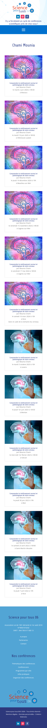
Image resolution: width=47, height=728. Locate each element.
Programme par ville (23, 671)
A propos (23, 637)
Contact (23, 644)
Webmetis (23, 717)
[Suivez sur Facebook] (27, 16)
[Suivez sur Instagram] (22, 16)
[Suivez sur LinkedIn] (18, 16)
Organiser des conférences (23, 678)
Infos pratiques (23, 674)
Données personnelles (26, 714)
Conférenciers (23, 667)
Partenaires (23, 640)
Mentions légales (11, 714)
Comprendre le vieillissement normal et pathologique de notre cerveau (23, 84)
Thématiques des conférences (23, 664)
